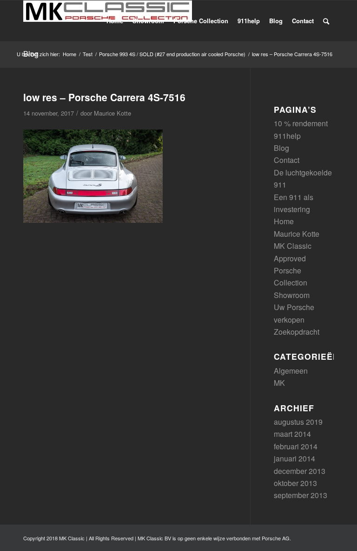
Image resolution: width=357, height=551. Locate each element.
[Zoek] (326, 20)
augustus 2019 (298, 421)
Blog (281, 148)
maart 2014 (292, 433)
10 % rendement (301, 123)
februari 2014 (295, 446)
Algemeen (291, 370)
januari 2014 (294, 458)
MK (279, 382)
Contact (286, 160)
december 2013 (299, 471)
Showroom (292, 295)
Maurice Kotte (112, 113)
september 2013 (300, 495)
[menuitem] (115, 20)
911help (287, 135)
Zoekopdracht (296, 331)
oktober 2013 (295, 483)
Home (284, 221)
